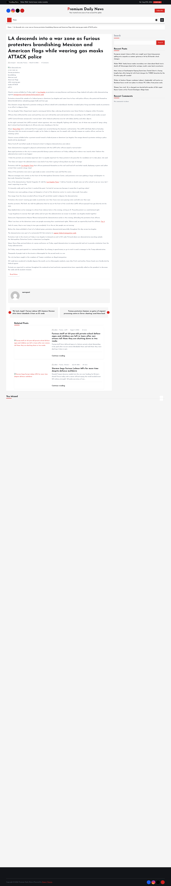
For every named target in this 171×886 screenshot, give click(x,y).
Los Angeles (41, 92)
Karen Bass (16, 129)
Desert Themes (47, 882)
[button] (161, 397)
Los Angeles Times (27, 165)
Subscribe (160, 10)
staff (65, 330)
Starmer (66, 364)
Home (15, 20)
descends (20, 62)
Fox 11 (103, 221)
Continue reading (59, 356)
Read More (14, 274)
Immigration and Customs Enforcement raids (28, 94)
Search (117, 36)
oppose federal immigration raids (65, 233)
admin (56, 330)
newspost (13, 62)
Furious (25, 62)
